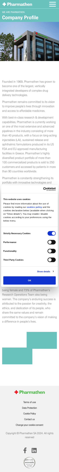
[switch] (52, 242)
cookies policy (34, 207)
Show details (43, 271)
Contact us (29, 419)
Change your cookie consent (29, 425)
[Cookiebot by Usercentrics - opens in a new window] (43, 189)
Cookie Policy (29, 413)
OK (29, 280)
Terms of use (29, 402)
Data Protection (29, 408)
